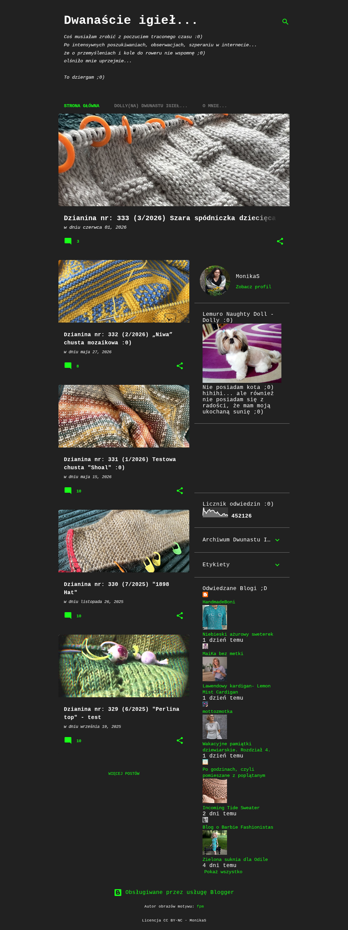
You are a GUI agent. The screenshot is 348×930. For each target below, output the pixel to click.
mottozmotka (217, 711)
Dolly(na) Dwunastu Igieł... (151, 106)
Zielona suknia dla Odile (235, 859)
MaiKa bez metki (223, 653)
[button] (280, 242)
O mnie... (215, 106)
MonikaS (248, 277)
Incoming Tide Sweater (231, 808)
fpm (200, 906)
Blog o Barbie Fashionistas (238, 827)
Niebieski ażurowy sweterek (238, 634)
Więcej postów (123, 773)
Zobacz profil (253, 287)
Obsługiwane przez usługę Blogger (178, 893)
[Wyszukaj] (285, 22)
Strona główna (81, 106)
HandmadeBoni (219, 602)
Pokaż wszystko (223, 872)
